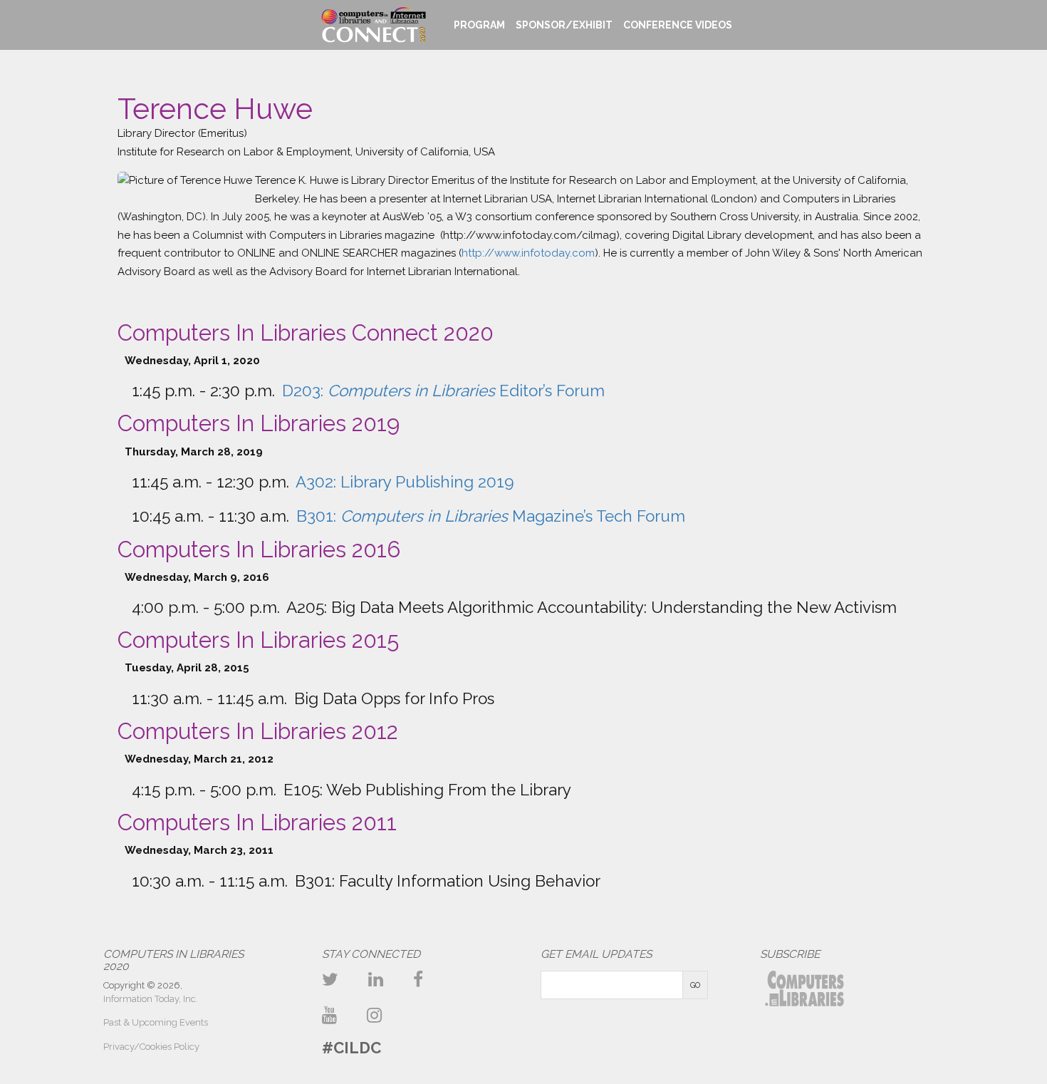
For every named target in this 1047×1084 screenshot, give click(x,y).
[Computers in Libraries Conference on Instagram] (374, 1015)
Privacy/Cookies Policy (151, 1046)
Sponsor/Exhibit (564, 25)
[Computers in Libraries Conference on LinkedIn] (375, 979)
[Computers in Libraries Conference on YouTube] (329, 1015)
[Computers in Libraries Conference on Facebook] (418, 979)
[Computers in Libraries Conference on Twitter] (330, 979)
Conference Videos (677, 25)
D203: (443, 390)
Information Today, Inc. (150, 998)
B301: (490, 516)
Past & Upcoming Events (155, 1022)
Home (372, 25)
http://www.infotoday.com (528, 253)
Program (479, 25)
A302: (405, 482)
